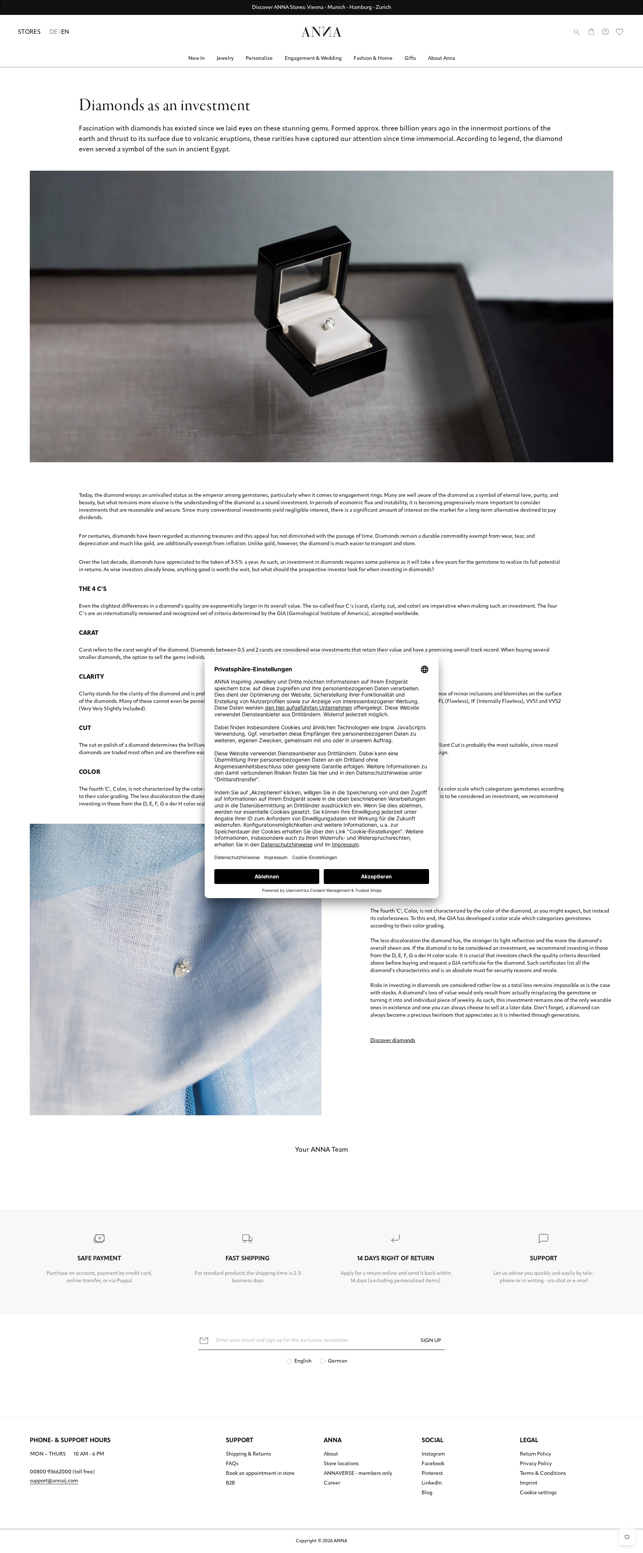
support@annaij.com (54, 1481)
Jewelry (225, 58)
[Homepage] (321, 32)
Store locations (341, 1464)
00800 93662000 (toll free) (62, 1472)
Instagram (433, 1454)
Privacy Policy (536, 1464)
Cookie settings (538, 1493)
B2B (230, 1483)
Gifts (410, 58)
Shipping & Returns (248, 1454)
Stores (29, 32)
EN (65, 32)
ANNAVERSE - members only (358, 1473)
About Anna (441, 58)
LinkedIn (432, 1483)
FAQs (232, 1464)
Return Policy (535, 1454)
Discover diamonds (392, 1041)
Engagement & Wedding (313, 58)
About (331, 1454)
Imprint (528, 1483)
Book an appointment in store (260, 1473)
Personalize (259, 58)
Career (332, 1483)
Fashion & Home (373, 58)
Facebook (433, 1464)
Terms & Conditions (543, 1473)
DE (53, 32)
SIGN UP (430, 1341)
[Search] (576, 32)
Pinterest (432, 1473)
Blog (427, 1493)
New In (196, 58)
